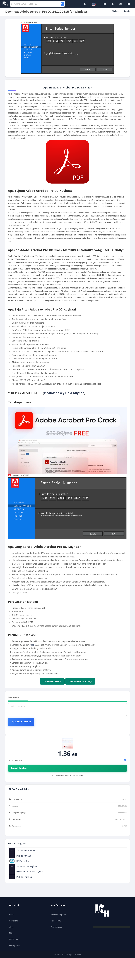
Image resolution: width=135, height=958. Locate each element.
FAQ (11, 933)
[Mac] (112, 4)
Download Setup (52, 681)
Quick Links (15, 905)
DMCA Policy (14, 939)
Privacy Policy (14, 945)
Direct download (20, 768)
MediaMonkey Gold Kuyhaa (64, 393)
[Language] (95, 4)
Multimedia (125, 11)
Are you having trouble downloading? (67, 775)
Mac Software (56, 921)
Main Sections (58, 905)
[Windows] (104, 4)
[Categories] (129, 4)
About (11, 927)
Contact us (13, 921)
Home (11, 914)
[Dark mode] (85, 4)
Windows (116, 11)
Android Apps (56, 927)
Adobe (33, 645)
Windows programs (59, 914)
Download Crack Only (80, 681)
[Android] (120, 4)
